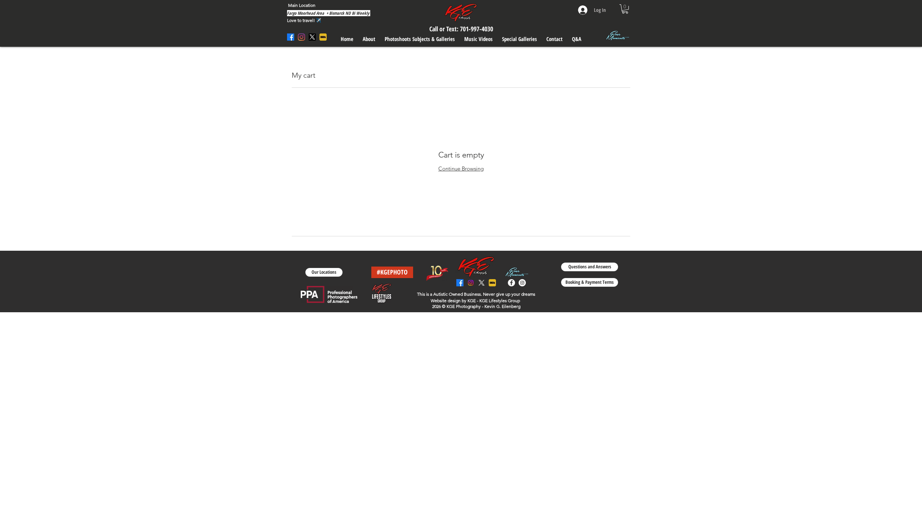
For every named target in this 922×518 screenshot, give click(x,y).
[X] (481, 282)
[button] (625, 9)
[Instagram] (470, 282)
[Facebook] (460, 282)
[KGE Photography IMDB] (492, 282)
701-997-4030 (476, 28)
